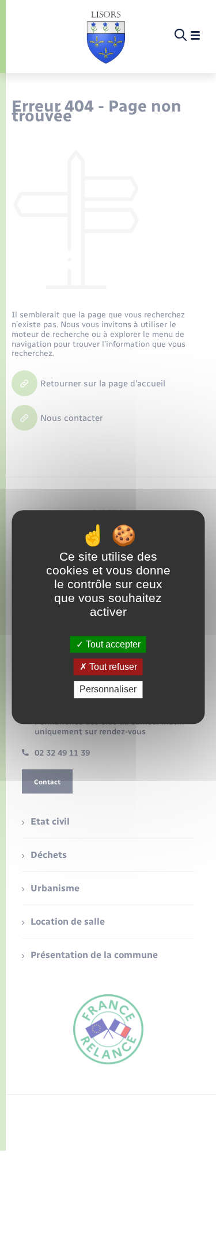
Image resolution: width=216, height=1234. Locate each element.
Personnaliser (108, 690)
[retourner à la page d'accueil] (105, 35)
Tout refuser (112, 667)
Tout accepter (112, 644)
